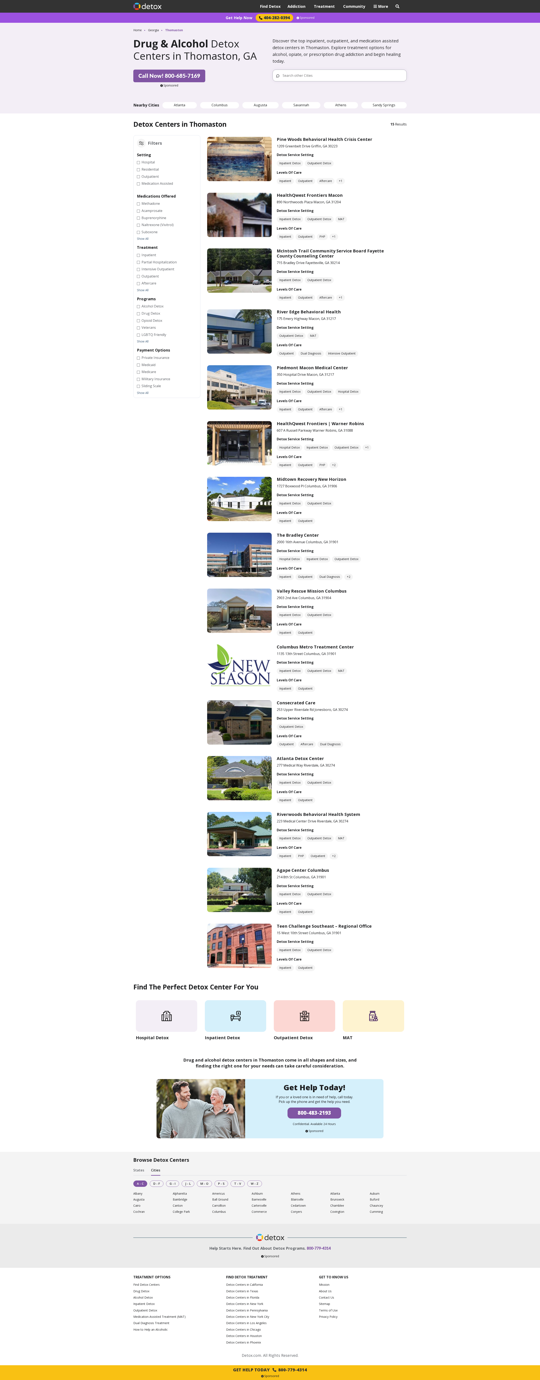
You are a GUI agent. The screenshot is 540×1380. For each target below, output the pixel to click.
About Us (325, 1291)
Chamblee (337, 1206)
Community (354, 6)
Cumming (376, 1212)
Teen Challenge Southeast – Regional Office (324, 926)
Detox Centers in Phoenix (243, 1342)
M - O (204, 1184)
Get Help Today (270, 1370)
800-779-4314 (319, 1248)
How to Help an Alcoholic (150, 1329)
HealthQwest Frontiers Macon (310, 195)
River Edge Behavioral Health (309, 312)
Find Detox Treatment (247, 1277)
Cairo (136, 1206)
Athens (340, 105)
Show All (142, 238)
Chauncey (376, 1206)
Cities (155, 1170)
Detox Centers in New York (244, 1304)
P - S (221, 1184)
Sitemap (324, 1304)
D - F (156, 1184)
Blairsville (297, 1199)
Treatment (324, 6)
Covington (337, 1212)
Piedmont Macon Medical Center (312, 368)
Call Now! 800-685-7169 (169, 75)
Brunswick (337, 1199)
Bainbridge (180, 1199)
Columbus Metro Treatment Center (315, 647)
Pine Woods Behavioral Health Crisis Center (324, 139)
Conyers (296, 1212)
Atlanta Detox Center (300, 758)
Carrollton (219, 1206)
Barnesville (259, 1199)
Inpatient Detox (144, 1304)
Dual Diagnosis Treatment (151, 1323)
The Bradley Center (298, 535)
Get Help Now (239, 17)
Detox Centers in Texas (242, 1291)
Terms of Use (328, 1310)
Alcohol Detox (143, 1297)
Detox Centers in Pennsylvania (247, 1310)
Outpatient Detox (145, 1310)
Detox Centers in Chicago (243, 1329)
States (138, 1170)
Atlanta (179, 105)
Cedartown (298, 1206)
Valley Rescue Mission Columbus (312, 591)
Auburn (374, 1193)
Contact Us (326, 1297)
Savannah (301, 105)
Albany (137, 1193)
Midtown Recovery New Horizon (311, 479)
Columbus (220, 105)
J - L (188, 1184)
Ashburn (257, 1193)
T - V (237, 1184)
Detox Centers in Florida (242, 1297)
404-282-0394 (277, 17)
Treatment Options (151, 1277)
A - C (140, 1184)
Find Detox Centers (146, 1285)
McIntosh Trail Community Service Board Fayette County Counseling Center (330, 253)
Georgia (153, 30)
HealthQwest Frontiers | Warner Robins (320, 423)
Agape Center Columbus (303, 870)
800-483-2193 (314, 1112)
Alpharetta (180, 1193)
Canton (178, 1206)
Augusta (260, 105)
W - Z (254, 1184)
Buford (374, 1199)
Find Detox (270, 6)
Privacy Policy (328, 1317)
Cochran (139, 1212)
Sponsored (307, 17)
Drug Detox (141, 1291)
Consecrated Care (296, 703)
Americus (218, 1193)
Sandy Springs (384, 105)
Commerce (259, 1212)
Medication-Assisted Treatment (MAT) (159, 1317)
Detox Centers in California (244, 1285)
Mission (324, 1285)
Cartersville (259, 1206)
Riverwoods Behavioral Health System (318, 814)
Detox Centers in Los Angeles (246, 1323)
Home (137, 30)
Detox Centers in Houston (244, 1336)
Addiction (296, 6)
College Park (181, 1212)
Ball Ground (220, 1199)
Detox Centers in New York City (247, 1317)
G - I (173, 1184)
